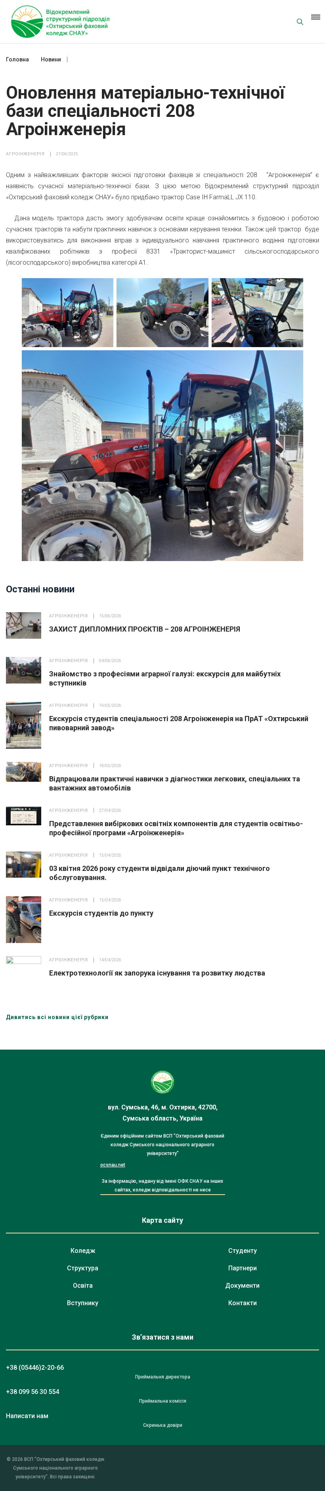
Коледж (83, 1250)
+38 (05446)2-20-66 (35, 1367)
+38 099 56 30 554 (32, 1392)
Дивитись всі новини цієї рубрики (57, 1017)
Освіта (83, 1285)
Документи (242, 1285)
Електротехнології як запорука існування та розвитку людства (157, 973)
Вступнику (82, 1303)
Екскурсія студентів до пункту (101, 913)
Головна (17, 59)
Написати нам (27, 1416)
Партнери (242, 1268)
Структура (82, 1268)
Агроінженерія (25, 154)
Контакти (242, 1303)
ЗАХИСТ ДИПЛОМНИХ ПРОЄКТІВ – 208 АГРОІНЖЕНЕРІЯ (144, 629)
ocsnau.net (112, 1165)
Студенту (242, 1250)
